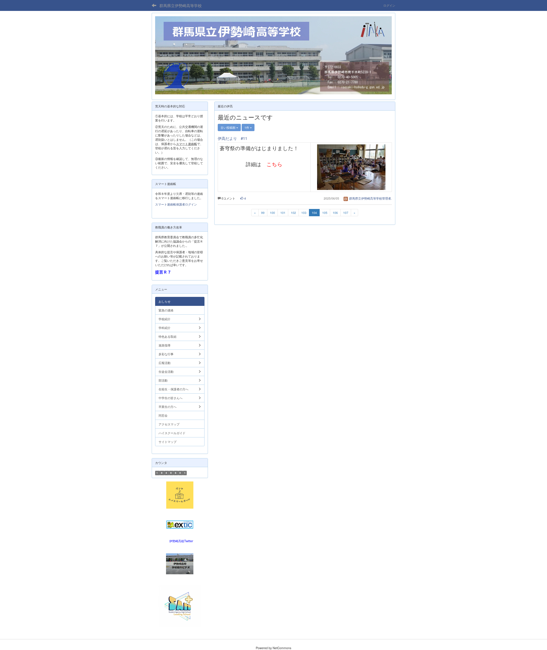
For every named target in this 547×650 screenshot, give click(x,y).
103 (303, 212)
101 (282, 212)
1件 (247, 127)
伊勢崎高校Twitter (181, 541)
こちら (274, 164)
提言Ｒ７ (163, 272)
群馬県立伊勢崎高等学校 (180, 5)
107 (345, 212)
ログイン (389, 5)
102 (293, 212)
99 (263, 212)
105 (324, 212)
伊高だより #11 (232, 138)
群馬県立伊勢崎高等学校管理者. (370, 198)
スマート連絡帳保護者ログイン (176, 204)
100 (272, 212)
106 (335, 212)
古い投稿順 (228, 127)
